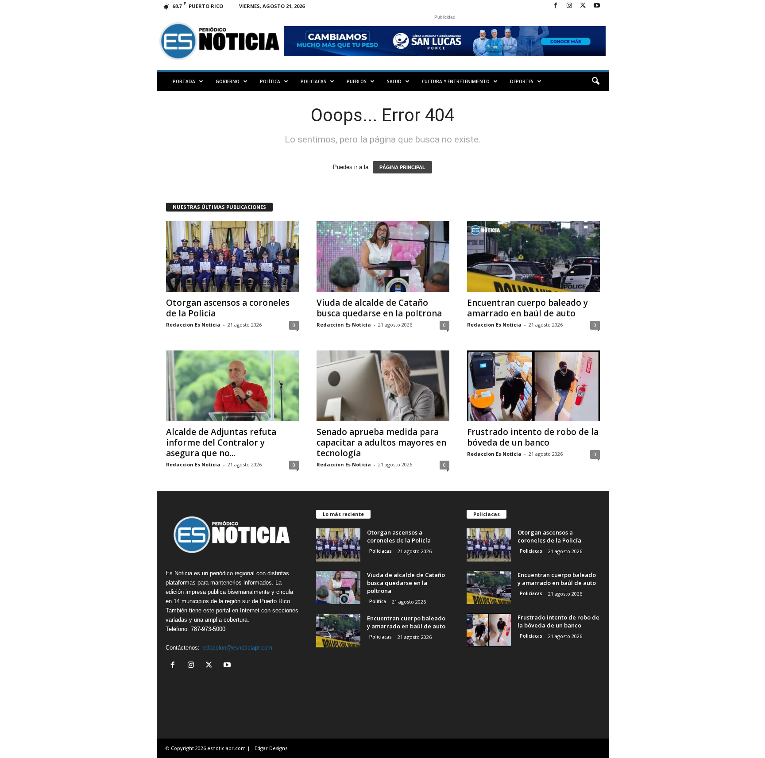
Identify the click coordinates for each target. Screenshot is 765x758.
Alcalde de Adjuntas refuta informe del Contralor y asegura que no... (221, 442)
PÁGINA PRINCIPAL (402, 167)
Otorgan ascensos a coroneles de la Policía (228, 308)
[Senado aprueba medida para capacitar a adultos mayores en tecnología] (383, 385)
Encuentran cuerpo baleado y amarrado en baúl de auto (527, 308)
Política (270, 81)
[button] (595, 81)
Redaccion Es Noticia (193, 324)
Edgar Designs (271, 748)
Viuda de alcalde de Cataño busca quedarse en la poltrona (379, 308)
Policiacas (313, 81)
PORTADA (184, 81)
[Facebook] (555, 6)
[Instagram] (569, 6)
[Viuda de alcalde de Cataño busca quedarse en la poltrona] (383, 256)
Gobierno (228, 81)
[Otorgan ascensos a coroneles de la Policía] (232, 256)
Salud (394, 81)
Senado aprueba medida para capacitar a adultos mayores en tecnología (381, 442)
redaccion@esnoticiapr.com (236, 647)
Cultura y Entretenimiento (456, 81)
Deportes (521, 81)
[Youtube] (596, 6)
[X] (583, 6)
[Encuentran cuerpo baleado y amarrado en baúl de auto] (533, 256)
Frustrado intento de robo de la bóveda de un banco (533, 437)
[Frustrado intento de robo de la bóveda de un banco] (533, 385)
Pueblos (357, 81)
